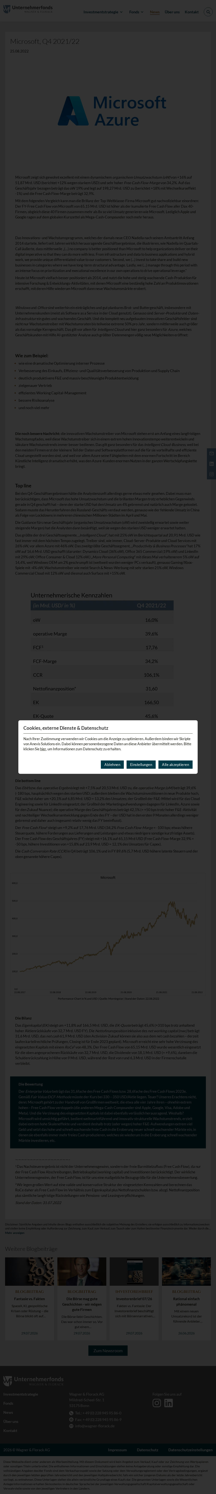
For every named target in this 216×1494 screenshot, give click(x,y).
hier (43, 749)
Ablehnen (112, 764)
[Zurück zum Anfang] (207, 1478)
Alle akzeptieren (175, 764)
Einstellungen (141, 764)
